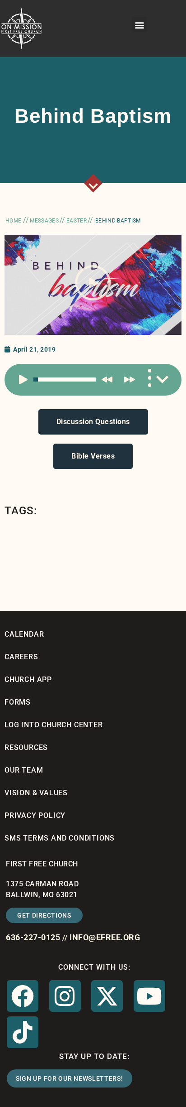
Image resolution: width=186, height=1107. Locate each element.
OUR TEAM (24, 770)
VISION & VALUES (36, 792)
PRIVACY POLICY (35, 815)
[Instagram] (65, 996)
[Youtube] (149, 996)
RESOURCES (26, 747)
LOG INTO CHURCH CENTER (54, 724)
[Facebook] (22, 996)
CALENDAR (24, 634)
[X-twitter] (107, 996)
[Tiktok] (22, 1032)
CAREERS (21, 657)
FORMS (18, 702)
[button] (139, 24)
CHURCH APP (28, 679)
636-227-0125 (33, 937)
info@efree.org (105, 937)
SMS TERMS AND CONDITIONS (60, 838)
